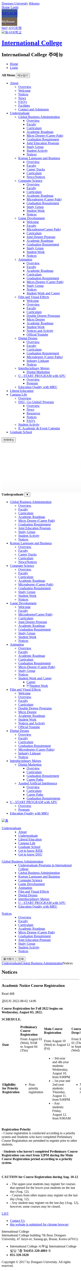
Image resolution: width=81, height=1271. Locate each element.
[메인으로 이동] (5, 820)
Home (14, 64)
